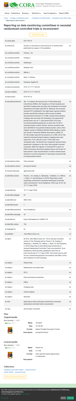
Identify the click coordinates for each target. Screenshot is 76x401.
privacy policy (25, 394)
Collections (15, 13)
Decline (63, 398)
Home (7, 13)
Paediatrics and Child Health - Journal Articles (62, 18)
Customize (4, 398)
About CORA (63, 13)
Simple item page (38, 35)
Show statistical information (15, 377)
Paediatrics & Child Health (41, 18)
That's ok (70, 398)
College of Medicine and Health (20, 18)
